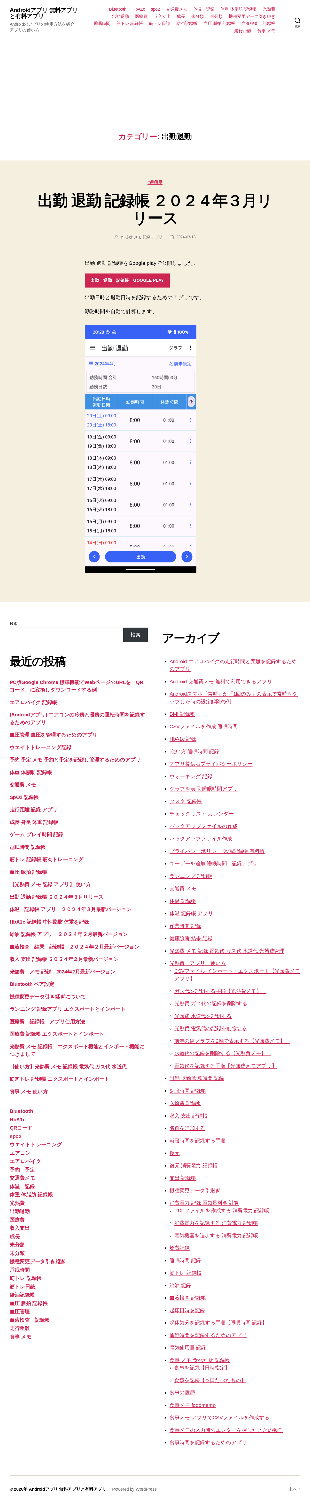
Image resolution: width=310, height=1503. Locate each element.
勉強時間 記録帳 (188, 1090)
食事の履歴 (182, 1392)
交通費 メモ (23, 784)
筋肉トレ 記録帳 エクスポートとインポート (59, 1079)
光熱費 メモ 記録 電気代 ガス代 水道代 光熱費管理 (227, 951)
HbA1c (138, 9)
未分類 (197, 16)
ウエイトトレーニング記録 (40, 747)
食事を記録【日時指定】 (202, 1367)
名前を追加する (187, 1128)
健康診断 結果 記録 (191, 938)
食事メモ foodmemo (193, 1405)
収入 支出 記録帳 (189, 1115)
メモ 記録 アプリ (148, 237)
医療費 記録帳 (185, 1103)
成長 (181, 16)
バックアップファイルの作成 (204, 826)
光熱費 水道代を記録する (203, 1016)
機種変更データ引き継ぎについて (48, 996)
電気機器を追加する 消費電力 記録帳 (216, 1235)
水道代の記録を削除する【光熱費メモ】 (222, 1053)
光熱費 (269, 9)
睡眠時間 (101, 23)
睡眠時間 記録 (185, 1260)
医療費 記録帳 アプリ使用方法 (47, 1021)
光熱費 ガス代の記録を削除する (211, 1003)
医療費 (141, 16)
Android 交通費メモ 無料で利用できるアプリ (221, 681)
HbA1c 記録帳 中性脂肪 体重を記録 (49, 922)
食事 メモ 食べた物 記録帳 (200, 1360)
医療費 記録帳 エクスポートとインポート (57, 1034)
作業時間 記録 (185, 926)
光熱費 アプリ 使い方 (198, 963)
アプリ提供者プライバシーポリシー (211, 764)
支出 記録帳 (183, 1178)
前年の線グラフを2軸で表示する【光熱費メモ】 (232, 1041)
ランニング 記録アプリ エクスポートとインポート (68, 1009)
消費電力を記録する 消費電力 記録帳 (216, 1223)
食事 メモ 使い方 (29, 1091)
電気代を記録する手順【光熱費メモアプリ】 (225, 1066)
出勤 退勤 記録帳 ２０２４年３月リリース (155, 209)
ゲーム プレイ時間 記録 (36, 834)
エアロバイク (25, 1161)
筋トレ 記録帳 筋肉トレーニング (47, 859)
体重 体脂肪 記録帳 (238, 9)
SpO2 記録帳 (24, 797)
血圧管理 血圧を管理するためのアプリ (54, 734)
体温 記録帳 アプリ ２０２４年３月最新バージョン (71, 909)
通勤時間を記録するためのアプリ (208, 1335)
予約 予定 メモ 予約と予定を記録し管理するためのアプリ (75, 759)
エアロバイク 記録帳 (33, 702)
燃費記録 (180, 1248)
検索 (13, 624)
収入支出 (162, 16)
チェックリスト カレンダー (202, 813)
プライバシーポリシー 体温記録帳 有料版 (217, 851)
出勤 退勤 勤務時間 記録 (197, 1078)
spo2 (155, 9)
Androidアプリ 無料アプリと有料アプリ (44, 13)
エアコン (20, 1153)
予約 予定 (22, 1169)
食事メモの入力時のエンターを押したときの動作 (226, 1430)
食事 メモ (266, 30)
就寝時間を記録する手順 (197, 1140)
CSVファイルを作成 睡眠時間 (204, 726)
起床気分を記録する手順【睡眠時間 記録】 (218, 1322)
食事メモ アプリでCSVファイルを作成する (220, 1417)
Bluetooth (117, 9)
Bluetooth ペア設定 (32, 984)
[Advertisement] (155, 96)
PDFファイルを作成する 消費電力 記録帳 (221, 1210)
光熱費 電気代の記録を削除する (210, 1028)
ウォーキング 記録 (191, 776)
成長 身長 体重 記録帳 (34, 822)
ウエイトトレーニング (36, 1144)
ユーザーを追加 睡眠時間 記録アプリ (214, 863)
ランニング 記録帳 (191, 876)
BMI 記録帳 (182, 714)
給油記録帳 (187, 23)
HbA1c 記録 (183, 739)
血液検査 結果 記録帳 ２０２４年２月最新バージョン (75, 946)
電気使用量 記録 (188, 1347)
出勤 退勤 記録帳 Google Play (127, 280)
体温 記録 (204, 9)
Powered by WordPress (134, 1489)
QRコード (21, 1128)
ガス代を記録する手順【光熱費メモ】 (220, 991)
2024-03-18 (185, 237)
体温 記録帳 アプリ (191, 913)
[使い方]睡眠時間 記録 (197, 751)
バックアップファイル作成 (201, 838)
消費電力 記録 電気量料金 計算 (204, 1203)
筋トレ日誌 (159, 23)
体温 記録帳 (183, 901)
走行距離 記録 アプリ (34, 809)
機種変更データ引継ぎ (195, 1190)
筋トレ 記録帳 (129, 23)
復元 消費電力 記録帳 (193, 1165)
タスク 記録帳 (186, 801)
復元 (174, 1153)
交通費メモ (176, 9)
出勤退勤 (120, 16)
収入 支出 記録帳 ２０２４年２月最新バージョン (64, 959)
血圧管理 (20, 1311)
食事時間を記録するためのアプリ (208, 1442)
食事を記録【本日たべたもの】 (210, 1380)
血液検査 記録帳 (258, 23)
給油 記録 (180, 1285)
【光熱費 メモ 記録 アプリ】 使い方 (50, 884)
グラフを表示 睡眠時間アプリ (204, 788)
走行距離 (242, 30)
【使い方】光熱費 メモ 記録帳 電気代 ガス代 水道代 (71, 1066)
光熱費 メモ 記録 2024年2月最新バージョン (63, 971)
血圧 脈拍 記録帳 (219, 23)
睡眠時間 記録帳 (28, 847)
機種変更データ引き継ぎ (252, 16)
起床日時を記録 (187, 1310)
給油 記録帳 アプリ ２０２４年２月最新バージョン (69, 934)
